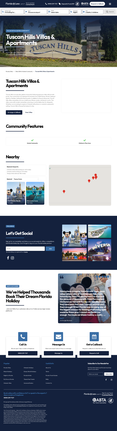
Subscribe (109, 374)
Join (50, 249)
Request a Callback (97, 4)
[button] (93, 178)
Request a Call (94, 353)
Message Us (58, 353)
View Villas (28, 112)
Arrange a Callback (14, 112)
